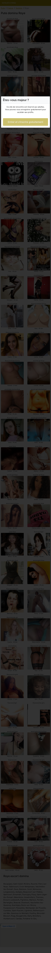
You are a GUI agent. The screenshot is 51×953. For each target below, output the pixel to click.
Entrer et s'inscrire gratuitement (25, 122)
